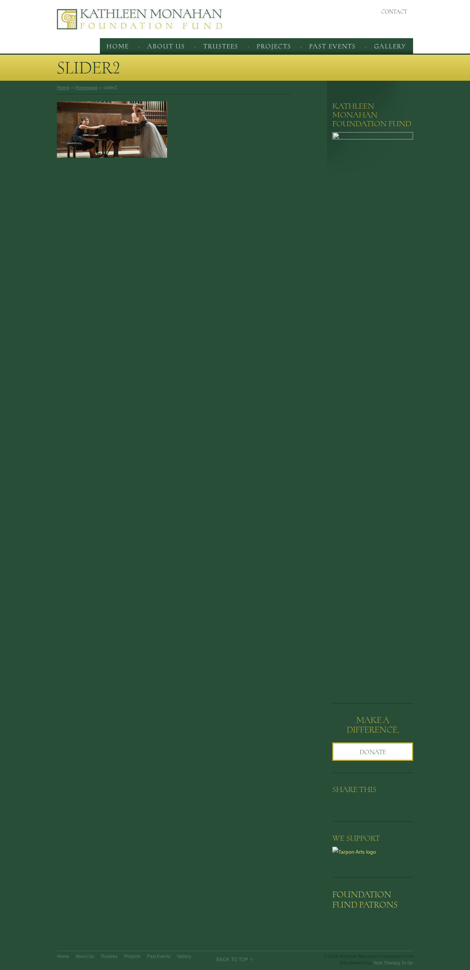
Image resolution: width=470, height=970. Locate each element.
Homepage (86, 87)
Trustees (220, 46)
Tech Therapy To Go (393, 962)
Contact (394, 12)
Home (117, 46)
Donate (372, 751)
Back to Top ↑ (234, 959)
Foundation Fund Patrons (364, 899)
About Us (166, 46)
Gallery (390, 46)
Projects (274, 46)
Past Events (332, 46)
